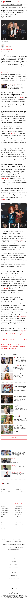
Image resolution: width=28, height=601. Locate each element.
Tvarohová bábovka (18, 512)
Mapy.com (10, 539)
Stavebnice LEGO (21, 546)
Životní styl (11, 84)
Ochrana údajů (14, 564)
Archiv (14, 569)
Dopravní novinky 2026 (19, 526)
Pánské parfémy (17, 549)
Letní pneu (12, 547)
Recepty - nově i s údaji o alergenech (12, 4)
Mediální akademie (14, 567)
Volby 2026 (3, 489)
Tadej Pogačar (17, 495)
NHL (2, 516)
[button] (14, 30)
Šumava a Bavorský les (5, 526)
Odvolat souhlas (14, 578)
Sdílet (9, 49)
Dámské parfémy (7, 547)
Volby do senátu (4, 497)
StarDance (12, 344)
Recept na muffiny (18, 508)
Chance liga (3, 506)
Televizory (22, 547)
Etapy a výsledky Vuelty (19, 491)
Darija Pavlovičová (12, 348)
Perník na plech (18, 516)
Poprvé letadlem (4, 524)
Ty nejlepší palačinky (18, 506)
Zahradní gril (19, 544)
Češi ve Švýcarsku (4, 528)
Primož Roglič (17, 497)
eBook (4, 49)
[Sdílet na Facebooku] (24, 339)
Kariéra (14, 558)
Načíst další (14, 437)
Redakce (14, 561)
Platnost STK (17, 532)
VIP (16, 344)
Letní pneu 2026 (18, 522)
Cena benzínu (8, 541)
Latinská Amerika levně (5, 530)
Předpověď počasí (16, 539)
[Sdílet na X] (26, 339)
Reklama (14, 572)
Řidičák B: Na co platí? (19, 528)
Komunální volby (4, 499)
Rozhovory (16, 365)
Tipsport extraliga (4, 510)
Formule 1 (3, 514)
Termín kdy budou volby (5, 495)
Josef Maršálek (4, 348)
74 (13, 49)
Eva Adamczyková (15, 133)
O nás (14, 556)
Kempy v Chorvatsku (5, 522)
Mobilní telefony (14, 546)
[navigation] (2, 2)
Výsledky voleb (3, 493)
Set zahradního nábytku (12, 544)
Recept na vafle (18, 514)
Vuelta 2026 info (18, 489)
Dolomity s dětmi (4, 532)
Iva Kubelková (21, 344)
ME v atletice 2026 (4, 512)
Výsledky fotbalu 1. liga (5, 508)
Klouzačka (5, 544)
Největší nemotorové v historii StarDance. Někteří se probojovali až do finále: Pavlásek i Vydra (13, 332)
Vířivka (23, 544)
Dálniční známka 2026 (19, 524)
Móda (14, 357)
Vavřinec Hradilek (21, 346)
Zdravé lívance (17, 510)
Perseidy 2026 (23, 539)
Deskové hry (17, 547)
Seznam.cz (20, 1)
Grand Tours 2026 (18, 499)
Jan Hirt (16, 493)
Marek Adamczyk (13, 346)
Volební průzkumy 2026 (5, 491)
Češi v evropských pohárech (17, 541)
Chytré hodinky (11, 549)
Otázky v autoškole (18, 530)
